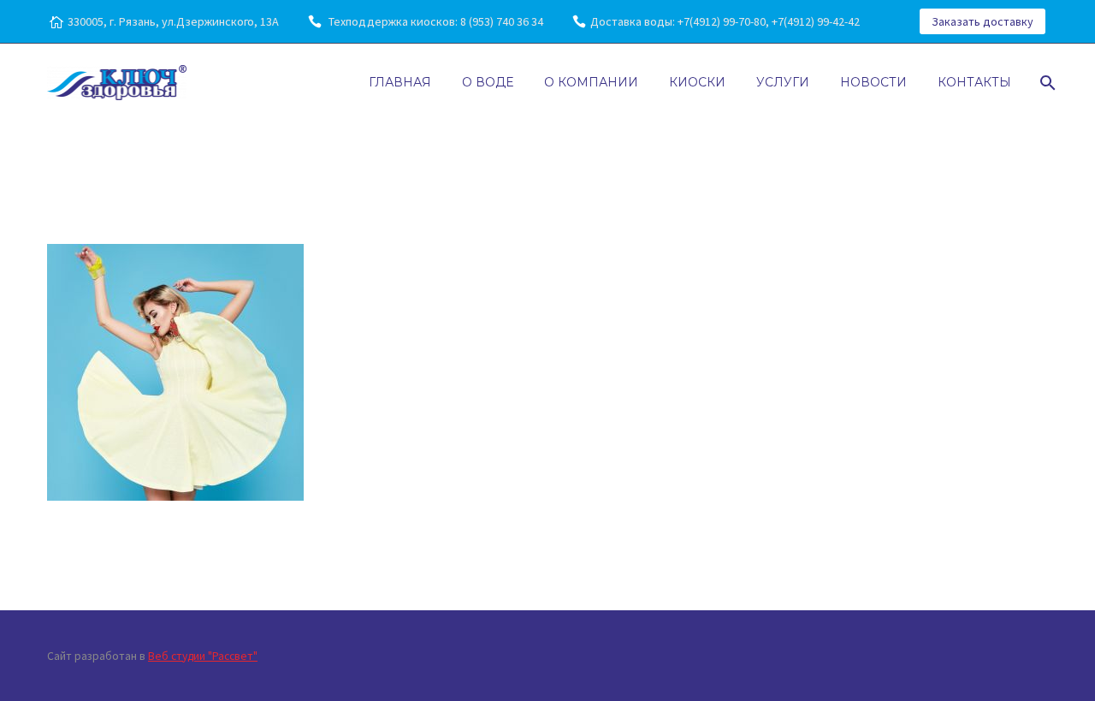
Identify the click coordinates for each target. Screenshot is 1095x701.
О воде (487, 82)
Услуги (782, 82)
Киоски (697, 82)
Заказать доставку (982, 21)
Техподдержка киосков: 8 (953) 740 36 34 (434, 21)
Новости (873, 82)
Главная (400, 82)
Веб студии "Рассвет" (202, 656)
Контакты (974, 82)
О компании (591, 82)
